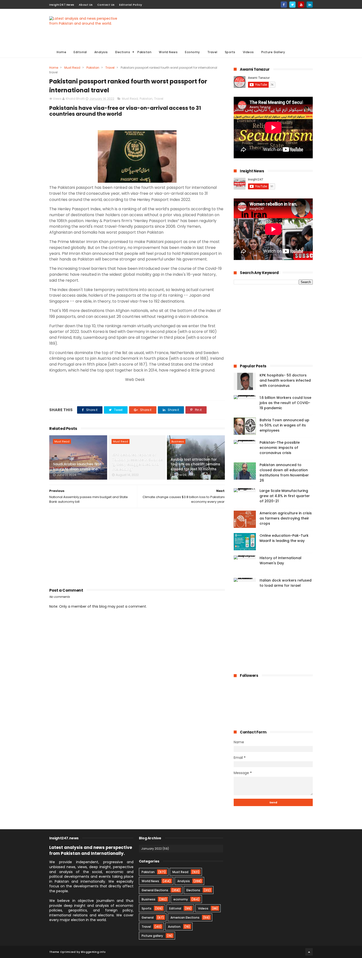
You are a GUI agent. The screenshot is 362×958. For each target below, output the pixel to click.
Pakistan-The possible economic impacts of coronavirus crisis (280, 447)
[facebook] (284, 4)
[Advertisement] (223, 27)
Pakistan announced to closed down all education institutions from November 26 (284, 472)
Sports (230, 52)
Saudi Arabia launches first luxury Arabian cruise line (77, 466)
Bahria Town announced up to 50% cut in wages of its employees (284, 425)
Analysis (101, 52)
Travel (212, 52)
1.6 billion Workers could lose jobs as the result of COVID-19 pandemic (285, 402)
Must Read (72, 67)
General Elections (155, 890)
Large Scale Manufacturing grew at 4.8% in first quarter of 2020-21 (285, 495)
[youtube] (301, 4)
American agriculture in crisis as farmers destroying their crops (286, 518)
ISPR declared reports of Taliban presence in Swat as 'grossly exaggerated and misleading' (137, 461)
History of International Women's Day (280, 560)
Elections (122, 52)
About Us (86, 5)
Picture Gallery (273, 52)
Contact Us (106, 5)
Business (177, 441)
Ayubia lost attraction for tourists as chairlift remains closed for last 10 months (195, 464)
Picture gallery (152, 936)
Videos (248, 52)
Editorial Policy (130, 5)
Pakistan (144, 52)
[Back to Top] (309, 952)
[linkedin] (310, 4)
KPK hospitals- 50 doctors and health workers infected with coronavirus (285, 380)
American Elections (184, 917)
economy (180, 899)
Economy (192, 52)
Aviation (174, 927)
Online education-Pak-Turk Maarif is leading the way (284, 538)
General (148, 917)
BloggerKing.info (93, 952)
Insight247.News (61, 5)
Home (61, 52)
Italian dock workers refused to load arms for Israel (286, 583)
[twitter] (292, 4)
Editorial (80, 52)
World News (168, 52)
